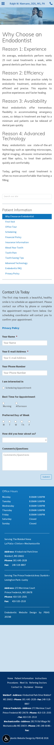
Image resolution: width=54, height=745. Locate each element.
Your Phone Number (14, 366)
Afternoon (21, 406)
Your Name (9, 336)
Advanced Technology (16, 263)
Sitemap (39, 687)
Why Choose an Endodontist (19, 216)
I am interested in (12, 381)
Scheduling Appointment (18, 388)
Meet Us (24, 682)
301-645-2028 (29, 699)
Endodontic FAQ (13, 268)
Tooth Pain (11, 252)
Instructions (41, 678)
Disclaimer (28, 687)
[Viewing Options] (6, 739)
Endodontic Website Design (20, 612)
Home (10, 678)
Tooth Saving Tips (14, 258)
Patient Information (17, 210)
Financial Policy (13, 237)
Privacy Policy (12, 273)
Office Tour (11, 227)
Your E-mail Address (15, 351)
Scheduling (10, 232)
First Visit (10, 221)
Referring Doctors (38, 682)
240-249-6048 (43, 726)
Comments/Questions (15, 448)
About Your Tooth (14, 247)
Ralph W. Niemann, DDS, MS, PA (27, 4)
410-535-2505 (44, 712)
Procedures (12, 682)
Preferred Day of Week (15, 415)
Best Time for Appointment (18, 397)
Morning (7, 406)
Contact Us (16, 687)
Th (22, 424)
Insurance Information (17, 242)
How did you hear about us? (19, 434)
